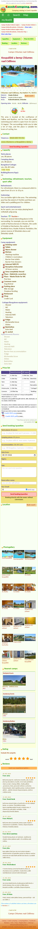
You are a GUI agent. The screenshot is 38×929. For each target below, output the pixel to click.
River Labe (28, 27)
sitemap (30, 923)
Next (35, 77)
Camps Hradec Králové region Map (12, 29)
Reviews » (5, 905)
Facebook (32, 921)
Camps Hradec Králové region (10, 25)
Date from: (5, 452)
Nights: (3, 459)
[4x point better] (24, 759)
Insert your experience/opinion (19, 768)
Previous (2, 77)
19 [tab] (27, 90)
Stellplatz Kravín (8, 673)
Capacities (5, 39)
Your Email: (5, 487)
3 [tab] (9, 88)
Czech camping (12, 921)
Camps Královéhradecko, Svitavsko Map (13, 32)
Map (25, 15)
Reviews (24, 43)
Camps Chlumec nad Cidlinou (21, 52)
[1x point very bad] (11, 759)
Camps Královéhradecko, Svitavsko (12, 27)
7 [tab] (22, 88)
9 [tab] (28, 88)
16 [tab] (17, 90)
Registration (23, 923)
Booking (4, 43)
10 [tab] (32, 88)
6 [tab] (19, 88)
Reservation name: (8, 480)
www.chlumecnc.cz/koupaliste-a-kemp (16, 142)
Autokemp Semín (8, 694)
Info (12, 923)
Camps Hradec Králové (28, 25)
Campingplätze (23, 921)
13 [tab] (8, 90)
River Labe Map (6, 34)
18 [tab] (24, 90)
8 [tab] (25, 88)
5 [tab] (16, 88)
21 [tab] (33, 90)
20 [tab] (30, 90)
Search (16, 15)
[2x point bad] (15, 759)
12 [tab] (5, 90)
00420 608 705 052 (17, 138)
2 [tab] (6, 88)
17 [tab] (21, 90)
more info (29, 3)
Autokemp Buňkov (9, 721)
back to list (13, 49)
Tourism (14, 217)
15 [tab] (14, 90)
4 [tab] (13, 88)
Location (14, 43)
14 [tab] (11, 90)
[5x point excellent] (28, 759)
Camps (4, 921)
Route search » (30, 96)
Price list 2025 (28, 39)
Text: (3, 465)
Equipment (16, 39)
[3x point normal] (19, 759)
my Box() (7, 20)
